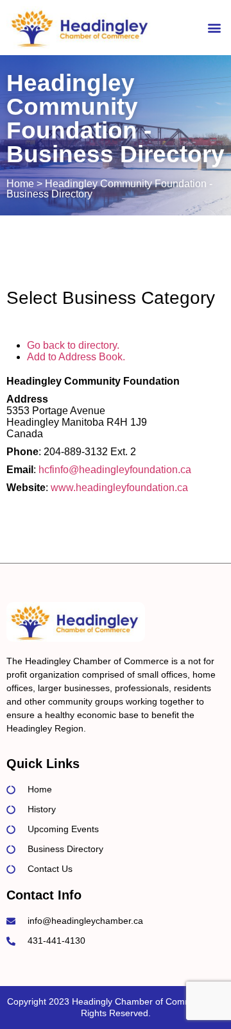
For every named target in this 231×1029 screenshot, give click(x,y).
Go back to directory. (73, 345)
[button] (214, 27)
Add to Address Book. (76, 356)
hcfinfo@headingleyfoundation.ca (114, 469)
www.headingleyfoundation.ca (119, 487)
